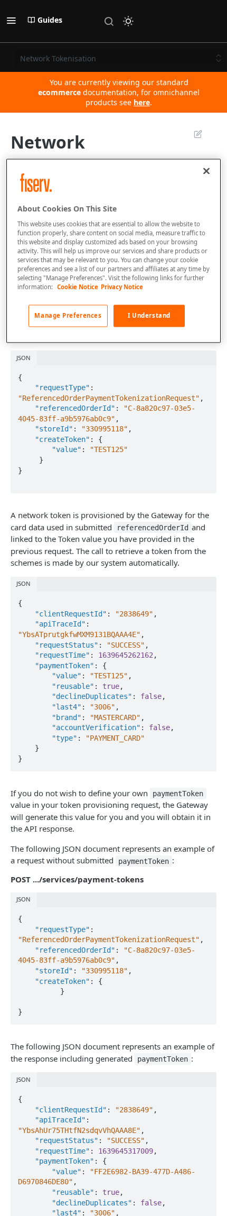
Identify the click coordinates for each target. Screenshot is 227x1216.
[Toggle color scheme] (128, 21)
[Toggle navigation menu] (11, 20)
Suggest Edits (192, 134)
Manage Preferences (67, 316)
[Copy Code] (203, 374)
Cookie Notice (77, 287)
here (142, 102)
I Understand (149, 316)
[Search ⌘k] (108, 21)
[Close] (206, 170)
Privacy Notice (122, 287)
